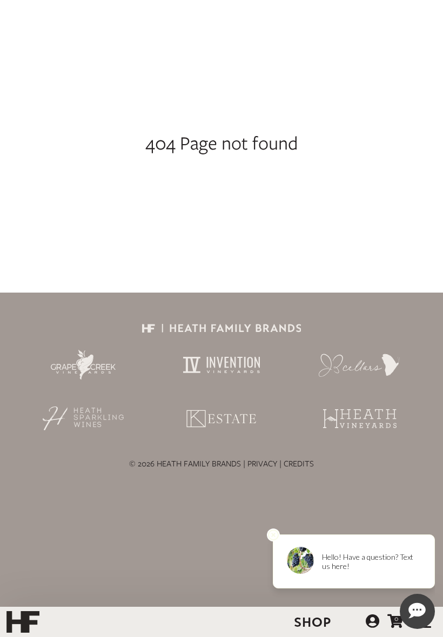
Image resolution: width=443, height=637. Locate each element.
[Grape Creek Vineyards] (83, 365)
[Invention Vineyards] (221, 365)
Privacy (262, 464)
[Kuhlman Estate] (221, 418)
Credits (299, 464)
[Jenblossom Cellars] (359, 365)
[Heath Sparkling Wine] (83, 418)
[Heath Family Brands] (221, 329)
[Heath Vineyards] (359, 418)
